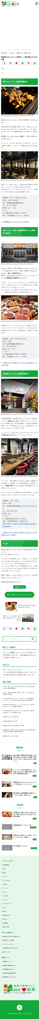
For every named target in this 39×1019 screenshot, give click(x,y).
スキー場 (5, 896)
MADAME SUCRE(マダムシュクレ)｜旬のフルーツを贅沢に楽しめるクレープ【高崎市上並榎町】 (19, 705)
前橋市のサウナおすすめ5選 (10, 736)
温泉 (4, 911)
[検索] (32, 639)
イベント (5, 888)
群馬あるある (6, 915)
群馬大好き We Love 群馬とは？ (11, 936)
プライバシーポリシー (9, 944)
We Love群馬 (4, 52)
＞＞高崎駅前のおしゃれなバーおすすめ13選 (14, 222)
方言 (4, 907)
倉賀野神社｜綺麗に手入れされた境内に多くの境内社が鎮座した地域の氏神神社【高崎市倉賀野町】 (19, 730)
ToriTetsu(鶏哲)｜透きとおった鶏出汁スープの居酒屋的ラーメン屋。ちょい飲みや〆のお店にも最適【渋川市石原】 (18, 699)
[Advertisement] (19, 28)
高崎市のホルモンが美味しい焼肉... (24, 52)
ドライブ (5, 899)
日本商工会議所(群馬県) (9, 973)
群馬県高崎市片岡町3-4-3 (15, 344)
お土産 (5, 884)
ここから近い (11, 52)
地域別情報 (6, 865)
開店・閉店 (6, 927)
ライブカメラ (6, 903)
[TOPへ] (19, 1007)
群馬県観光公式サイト (9, 969)
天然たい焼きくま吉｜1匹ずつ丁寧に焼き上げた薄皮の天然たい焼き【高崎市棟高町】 (18, 687)
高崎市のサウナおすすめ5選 (10, 716)
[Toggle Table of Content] (2, 73)
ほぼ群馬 (5, 923)
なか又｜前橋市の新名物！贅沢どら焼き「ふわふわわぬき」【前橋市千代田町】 (19, 693)
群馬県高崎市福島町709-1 (15, 203)
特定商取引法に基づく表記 (10, 948)
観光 (4, 872)
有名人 (5, 919)
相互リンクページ (30, 655)
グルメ (5, 892)
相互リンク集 (6, 952)
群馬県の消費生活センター (10, 965)
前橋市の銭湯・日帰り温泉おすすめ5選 (13, 725)
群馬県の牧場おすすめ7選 (10, 721)
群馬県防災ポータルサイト (10, 977)
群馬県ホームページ (8, 961)
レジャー (5, 876)
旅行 (4, 869)
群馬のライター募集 (8, 940)
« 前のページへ (19, 587)
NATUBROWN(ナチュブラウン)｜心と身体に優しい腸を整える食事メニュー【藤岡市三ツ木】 (18, 711)
